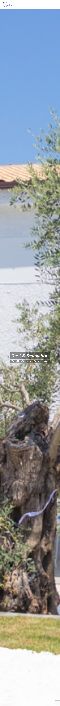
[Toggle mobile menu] (57, 4)
